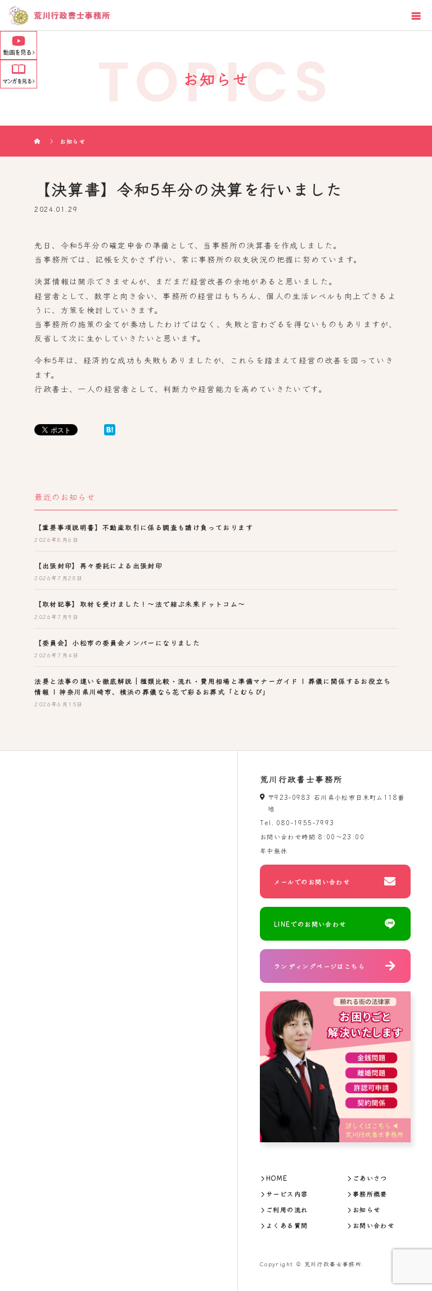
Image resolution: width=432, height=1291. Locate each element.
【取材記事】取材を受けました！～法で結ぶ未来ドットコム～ (139, 603)
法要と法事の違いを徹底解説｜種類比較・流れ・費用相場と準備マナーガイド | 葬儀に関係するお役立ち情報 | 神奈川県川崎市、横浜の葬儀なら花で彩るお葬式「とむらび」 (212, 686)
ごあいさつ (370, 1177)
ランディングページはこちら (319, 966)
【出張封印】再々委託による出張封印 (98, 565)
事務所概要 (370, 1193)
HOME (277, 1177)
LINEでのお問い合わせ (310, 923)
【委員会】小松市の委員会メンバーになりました (117, 642)
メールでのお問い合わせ (312, 881)
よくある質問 (287, 1225)
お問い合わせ (373, 1225)
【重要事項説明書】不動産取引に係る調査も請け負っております (143, 527)
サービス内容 (287, 1193)
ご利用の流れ (287, 1209)
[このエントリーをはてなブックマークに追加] (109, 429)
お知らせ (367, 1209)
